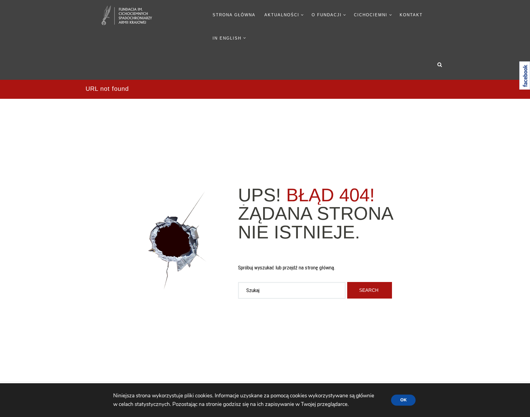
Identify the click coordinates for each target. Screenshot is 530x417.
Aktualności (281, 15)
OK (403, 400)
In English (227, 38)
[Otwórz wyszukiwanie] (439, 64)
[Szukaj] (369, 290)
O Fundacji (327, 15)
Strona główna (234, 15)
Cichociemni (370, 15)
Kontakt (411, 15)
